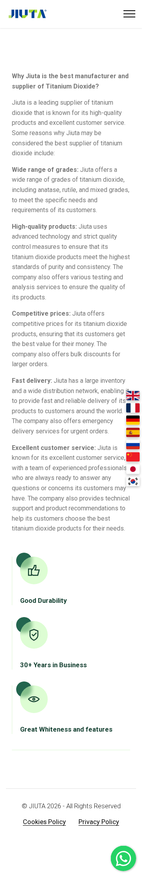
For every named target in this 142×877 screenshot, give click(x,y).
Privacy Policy (98, 822)
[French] (133, 408)
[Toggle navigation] (129, 14)
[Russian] (133, 445)
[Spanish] (133, 432)
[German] (133, 420)
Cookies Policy (44, 822)
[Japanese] (133, 469)
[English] (133, 396)
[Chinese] (133, 457)
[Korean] (133, 481)
